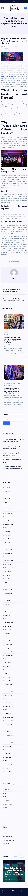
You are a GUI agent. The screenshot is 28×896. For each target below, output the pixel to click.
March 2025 (8, 546)
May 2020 (7, 702)
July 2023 (7, 600)
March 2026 (8, 502)
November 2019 (9, 720)
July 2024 (7, 575)
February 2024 (8, 589)
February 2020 (8, 710)
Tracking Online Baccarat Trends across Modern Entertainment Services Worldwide (13, 461)
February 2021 (8, 684)
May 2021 (7, 673)
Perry (5, 46)
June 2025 (7, 535)
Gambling (7, 797)
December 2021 (9, 651)
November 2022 (9, 622)
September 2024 (9, 568)
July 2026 (7, 487)
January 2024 (8, 593)
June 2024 (7, 578)
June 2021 (7, 670)
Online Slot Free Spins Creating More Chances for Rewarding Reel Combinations (13, 441)
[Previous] (21, 856)
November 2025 (9, 517)
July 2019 (7, 731)
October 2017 (8, 764)
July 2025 (7, 531)
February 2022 (8, 644)
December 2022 (9, 619)
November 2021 (9, 655)
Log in (7, 833)
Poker (6, 807)
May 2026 (7, 495)
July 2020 (7, 699)
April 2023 (7, 611)
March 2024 (8, 586)
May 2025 (7, 538)
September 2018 (9, 742)
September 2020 (9, 691)
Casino (6, 793)
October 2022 (8, 626)
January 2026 (8, 509)
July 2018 (7, 750)
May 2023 (7, 608)
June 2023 (7, 604)
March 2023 (8, 615)
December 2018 (9, 735)
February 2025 (8, 549)
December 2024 (9, 557)
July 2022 (7, 633)
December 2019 (9, 717)
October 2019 (8, 724)
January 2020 (8, 713)
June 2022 (7, 637)
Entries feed (9, 836)
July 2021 (7, 666)
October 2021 (8, 659)
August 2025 (8, 528)
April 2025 (7, 542)
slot (8, 46)
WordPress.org (9, 844)
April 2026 (7, 498)
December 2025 (9, 513)
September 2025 (9, 524)
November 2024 (9, 560)
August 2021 (8, 662)
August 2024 (8, 571)
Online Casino (8, 804)
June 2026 (7, 491)
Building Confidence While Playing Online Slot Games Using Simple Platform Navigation (14, 468)
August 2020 (8, 695)
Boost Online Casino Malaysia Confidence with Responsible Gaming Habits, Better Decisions (12, 454)
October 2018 (8, 739)
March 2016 (8, 771)
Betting (7, 789)
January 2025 (8, 553)
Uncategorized (8, 815)
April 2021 (7, 677)
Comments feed (10, 840)
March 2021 (8, 680)
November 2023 (9, 597)
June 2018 (7, 753)
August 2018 (8, 746)
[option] (14, 871)
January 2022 (8, 648)
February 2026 (8, 506)
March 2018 (8, 757)
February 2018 (8, 760)
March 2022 (8, 640)
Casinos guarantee (14, 261)
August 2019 (8, 728)
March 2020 (8, 706)
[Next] (23, 856)
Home (14, 30)
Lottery (7, 800)
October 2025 (8, 520)
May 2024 (7, 582)
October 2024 (8, 564)
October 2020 (8, 688)
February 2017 (8, 768)
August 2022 (8, 629)
